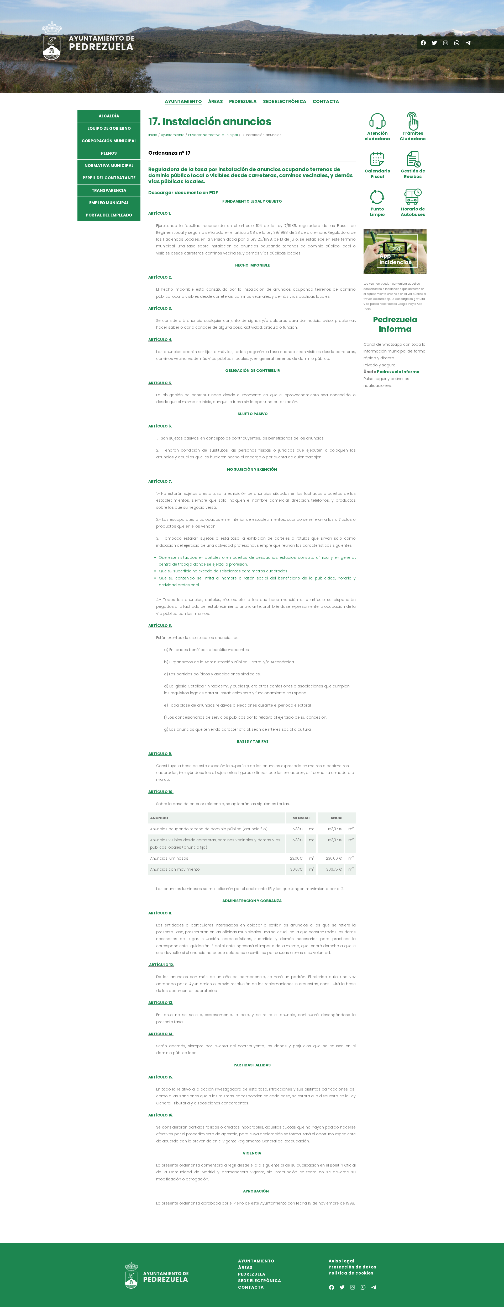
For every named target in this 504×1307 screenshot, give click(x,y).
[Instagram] (446, 43)
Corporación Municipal (109, 141)
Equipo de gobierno (109, 128)
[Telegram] (468, 43)
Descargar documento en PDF (183, 192)
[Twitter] (434, 43)
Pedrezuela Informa (398, 372)
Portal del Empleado (109, 215)
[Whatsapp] (457, 43)
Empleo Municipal (109, 202)
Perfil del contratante (109, 178)
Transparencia (109, 190)
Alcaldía (109, 116)
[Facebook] (423, 43)
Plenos (109, 153)
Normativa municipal (109, 165)
